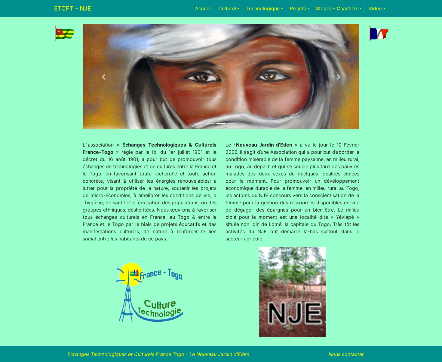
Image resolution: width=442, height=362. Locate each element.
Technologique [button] (263, 8)
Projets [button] (298, 8)
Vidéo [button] (375, 8)
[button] (103, 76)
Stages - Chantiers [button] (337, 8)
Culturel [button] (227, 8)
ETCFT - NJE (72, 8)
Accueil (204, 8)
